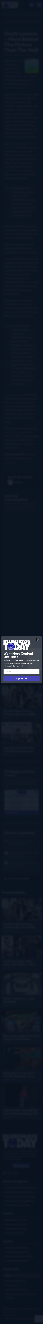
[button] (38, 639)
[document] (21, 662)
